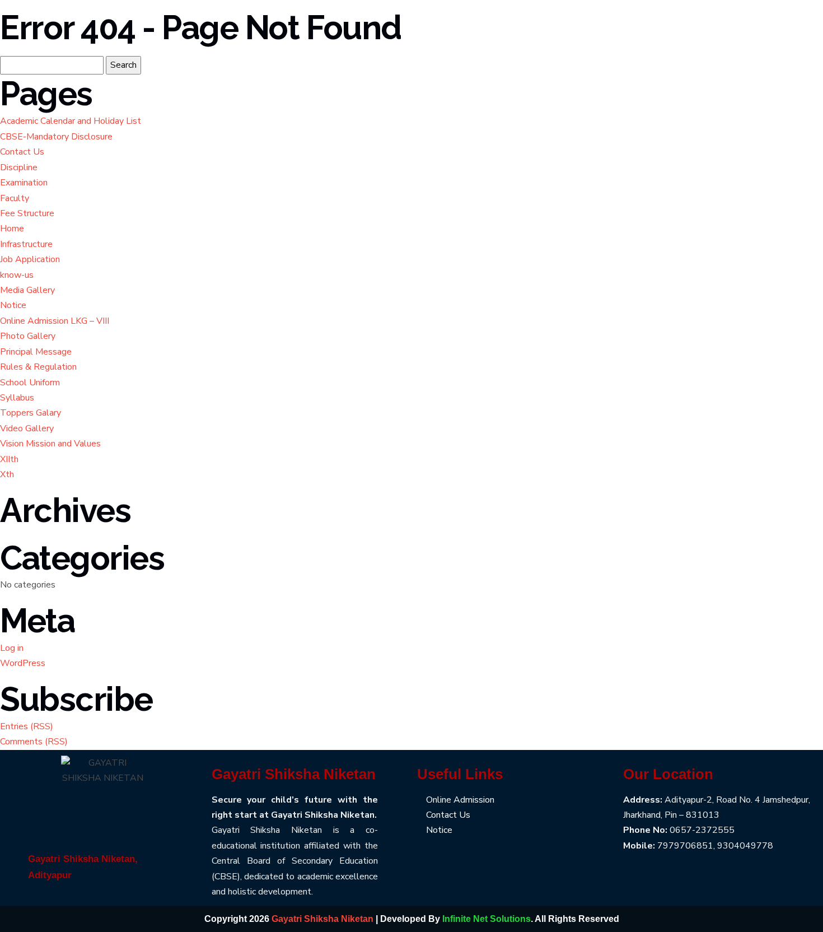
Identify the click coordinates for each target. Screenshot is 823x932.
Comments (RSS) (34, 741)
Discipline (19, 167)
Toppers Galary (30, 413)
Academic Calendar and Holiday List (70, 121)
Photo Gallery (27, 336)
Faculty (14, 198)
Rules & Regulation (38, 367)
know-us (17, 275)
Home (12, 228)
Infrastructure (26, 244)
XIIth (9, 459)
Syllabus (17, 398)
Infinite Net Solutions (486, 919)
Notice (13, 305)
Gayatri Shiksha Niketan (322, 919)
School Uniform (30, 382)
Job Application (30, 259)
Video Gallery (27, 428)
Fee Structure (27, 213)
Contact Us (22, 152)
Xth (7, 474)
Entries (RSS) (26, 726)
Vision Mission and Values (50, 443)
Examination (24, 182)
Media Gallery (27, 290)
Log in (12, 648)
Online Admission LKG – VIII (54, 321)
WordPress (22, 663)
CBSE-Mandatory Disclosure (56, 137)
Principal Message (36, 352)
